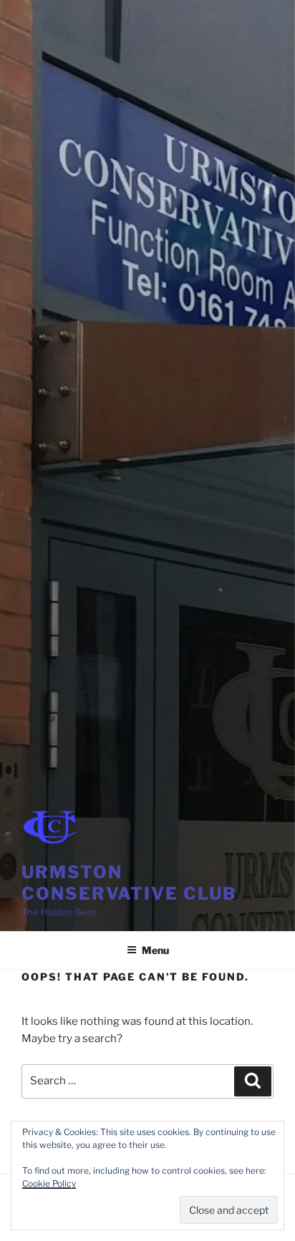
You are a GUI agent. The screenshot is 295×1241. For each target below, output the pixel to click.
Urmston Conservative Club (129, 883)
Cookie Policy (49, 1183)
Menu (155, 950)
